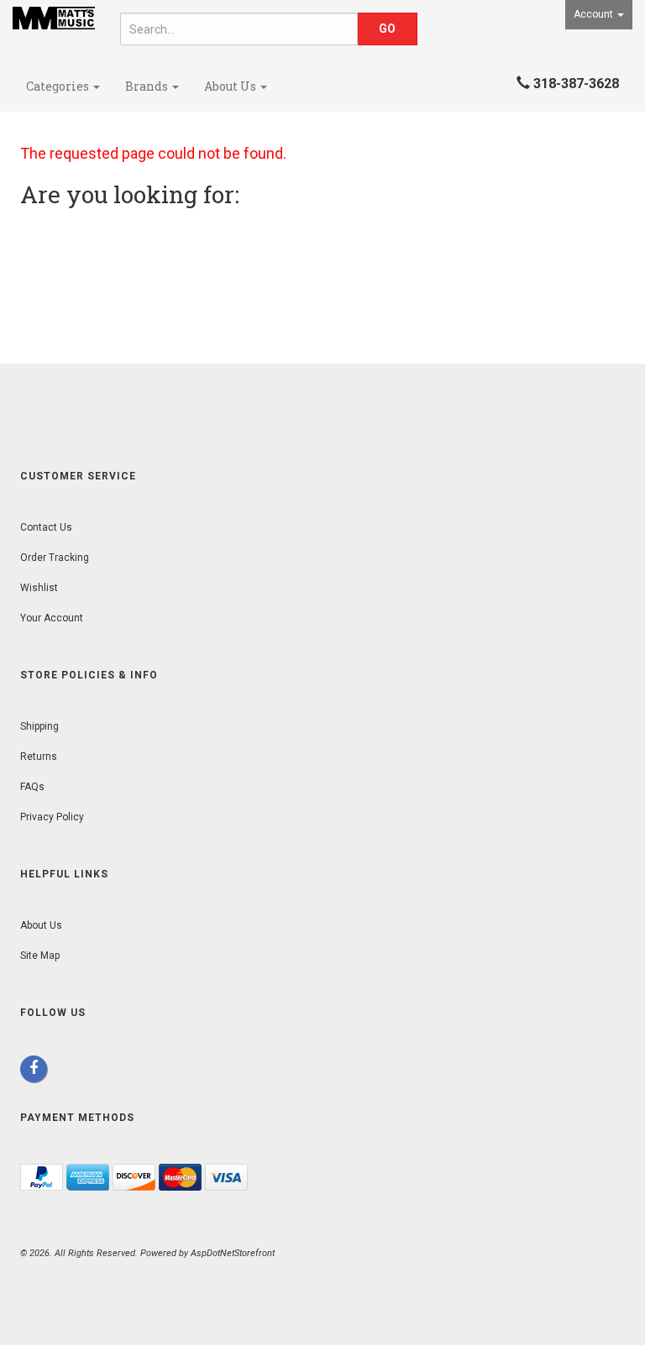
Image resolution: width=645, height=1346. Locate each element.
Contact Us (46, 527)
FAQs (32, 787)
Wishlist (39, 588)
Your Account (51, 618)
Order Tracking (54, 557)
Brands (147, 86)
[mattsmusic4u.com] (54, 18)
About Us (231, 86)
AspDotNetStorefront (233, 1253)
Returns (38, 756)
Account (595, 14)
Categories (59, 86)
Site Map (40, 955)
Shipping (39, 726)
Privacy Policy (52, 817)
